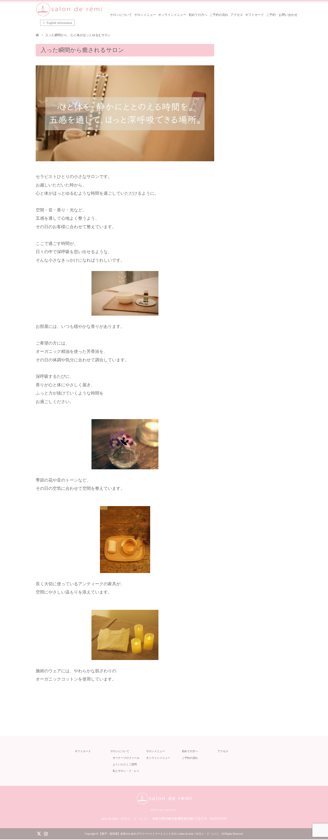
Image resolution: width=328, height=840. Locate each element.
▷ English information (57, 23)
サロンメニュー (145, 15)
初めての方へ (198, 15)
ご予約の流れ (219, 15)
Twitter (39, 833)
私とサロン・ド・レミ (126, 770)
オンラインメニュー (172, 15)
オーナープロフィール (126, 757)
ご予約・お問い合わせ (281, 15)
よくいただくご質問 (125, 764)
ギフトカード (254, 15)
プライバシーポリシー (163, 810)
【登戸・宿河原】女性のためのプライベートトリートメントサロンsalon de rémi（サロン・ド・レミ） (159, 833)
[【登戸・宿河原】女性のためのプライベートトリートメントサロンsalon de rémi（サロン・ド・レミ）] (69, 9)
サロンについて (121, 15)
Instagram (45, 833)
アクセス (236, 15)
